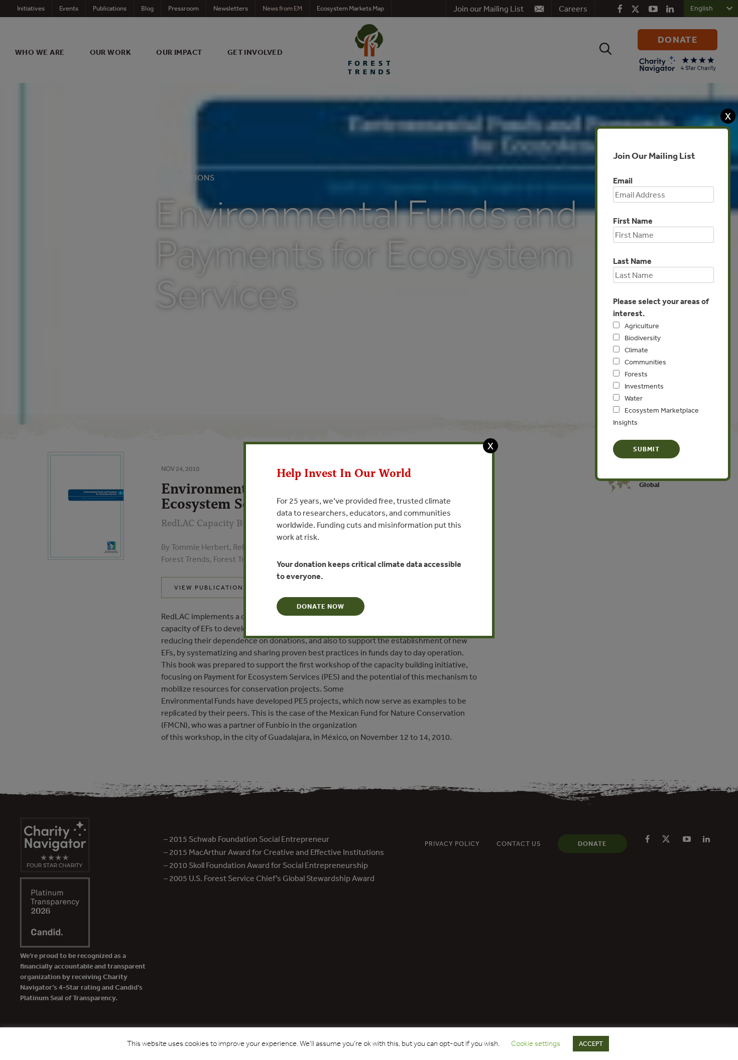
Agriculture (642, 325)
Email (623, 180)
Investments (644, 386)
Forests (636, 373)
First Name (633, 221)
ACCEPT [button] (591, 1043)
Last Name (632, 261)
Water (634, 398)
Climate (636, 349)
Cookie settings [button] (535, 1043)
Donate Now (320, 606)
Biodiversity (643, 337)
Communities (645, 361)
